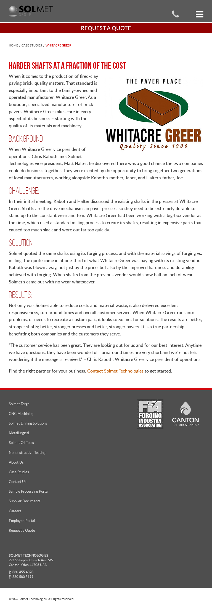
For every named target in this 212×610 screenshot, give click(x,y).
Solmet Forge (19, 403)
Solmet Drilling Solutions (28, 423)
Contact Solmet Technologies (115, 371)
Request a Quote (22, 530)
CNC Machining (21, 413)
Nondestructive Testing (27, 452)
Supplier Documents (25, 500)
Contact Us (17, 481)
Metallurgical (19, 432)
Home (13, 45)
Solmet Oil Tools (21, 442)
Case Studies (32, 45)
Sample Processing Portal (28, 491)
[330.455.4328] (175, 13)
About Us (16, 462)
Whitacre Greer (58, 45)
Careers (15, 510)
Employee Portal (22, 520)
